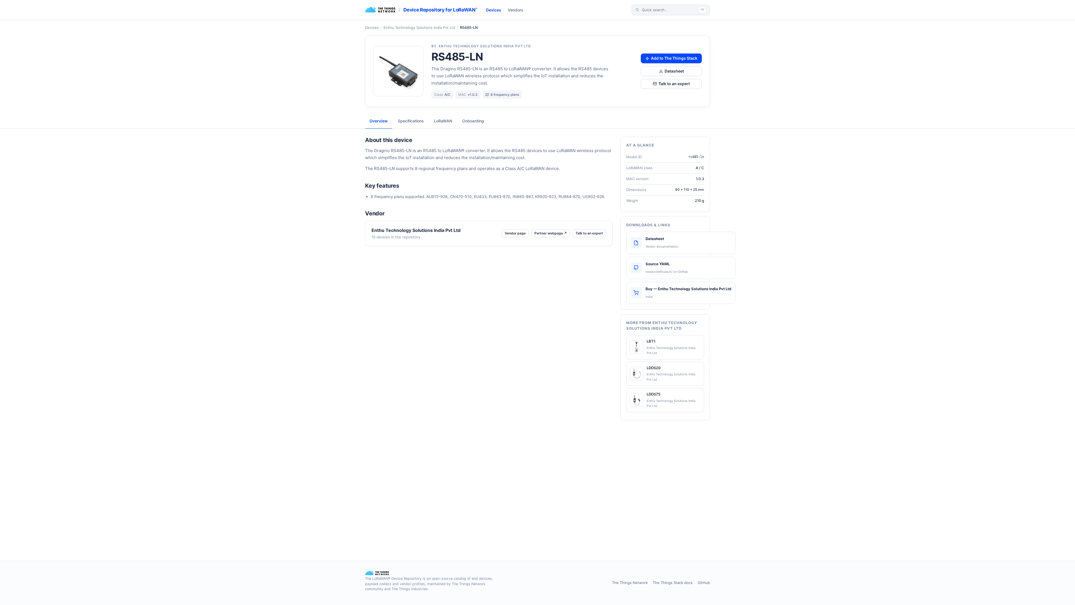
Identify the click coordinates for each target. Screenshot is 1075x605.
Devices (493, 10)
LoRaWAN (443, 120)
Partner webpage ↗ (550, 233)
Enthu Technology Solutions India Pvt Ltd (419, 27)
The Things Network (630, 582)
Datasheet (674, 71)
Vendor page (515, 233)
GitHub (704, 582)
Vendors (515, 10)
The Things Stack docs (673, 582)
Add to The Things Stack (674, 58)
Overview (379, 120)
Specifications (411, 120)
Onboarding (473, 120)
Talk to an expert (674, 83)
